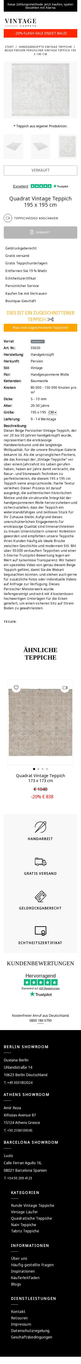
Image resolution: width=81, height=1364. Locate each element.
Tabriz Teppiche (25, 1230)
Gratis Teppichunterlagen (26, 263)
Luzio (8, 1155)
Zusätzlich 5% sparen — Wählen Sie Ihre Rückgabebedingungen (40, 6)
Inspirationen (23, 1271)
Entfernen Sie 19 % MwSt (26, 271)
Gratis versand (17, 256)
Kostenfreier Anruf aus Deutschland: (40, 1015)
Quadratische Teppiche (31, 1218)
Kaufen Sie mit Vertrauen (26, 293)
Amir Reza (12, 1107)
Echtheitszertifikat (20, 278)
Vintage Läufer (24, 1211)
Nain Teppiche (23, 1224)
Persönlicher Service (22, 286)
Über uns (19, 1258)
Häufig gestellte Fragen (32, 1264)
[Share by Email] (23, 629)
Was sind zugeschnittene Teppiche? (41, 327)
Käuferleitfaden (25, 1277)
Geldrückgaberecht (21, 248)
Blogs (16, 1284)
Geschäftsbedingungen (31, 1337)
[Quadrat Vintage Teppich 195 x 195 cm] (13, 146)
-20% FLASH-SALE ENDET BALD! (40, 33)
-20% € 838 (42, 797)
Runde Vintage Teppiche (32, 1205)
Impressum (21, 1324)
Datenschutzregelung (30, 1330)
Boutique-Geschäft (20, 301)
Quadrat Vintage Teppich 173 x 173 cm (40, 778)
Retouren (19, 1317)
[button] (34, 769)
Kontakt (18, 1311)
